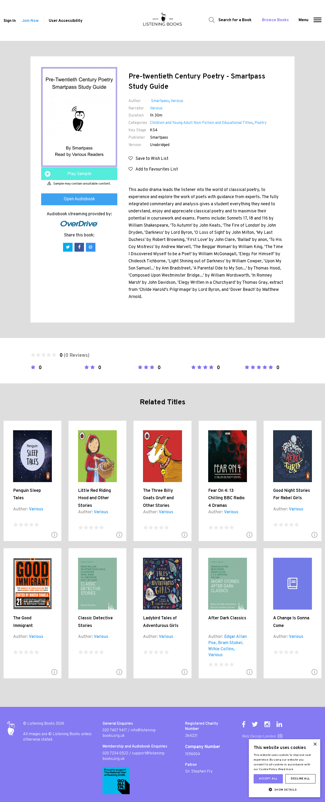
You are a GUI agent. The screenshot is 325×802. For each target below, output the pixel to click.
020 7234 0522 (115, 753)
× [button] (315, 744)
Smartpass (159, 101)
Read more (285, 769)
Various (177, 101)
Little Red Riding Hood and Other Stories (94, 498)
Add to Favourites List (155, 169)
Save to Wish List (150, 158)
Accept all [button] (268, 779)
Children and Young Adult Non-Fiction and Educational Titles (201, 123)
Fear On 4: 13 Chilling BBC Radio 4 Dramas (226, 498)
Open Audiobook (79, 199)
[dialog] (284, 768)
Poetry (260, 123)
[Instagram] (267, 724)
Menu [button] (303, 20)
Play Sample (79, 174)
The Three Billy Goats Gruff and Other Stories (158, 498)
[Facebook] (243, 724)
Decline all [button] (300, 779)
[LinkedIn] (279, 724)
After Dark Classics (227, 618)
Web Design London (259, 736)
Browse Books (275, 20)
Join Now (30, 21)
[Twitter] (255, 724)
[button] (317, 20)
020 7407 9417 (115, 730)
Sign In (10, 21)
